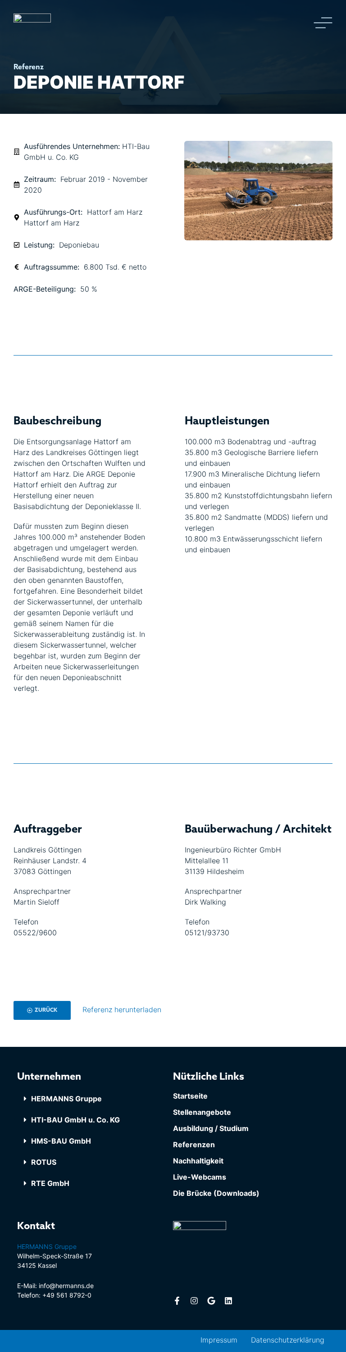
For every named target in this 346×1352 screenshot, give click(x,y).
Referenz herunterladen (121, 1009)
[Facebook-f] (177, 1301)
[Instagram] (194, 1301)
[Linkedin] (228, 1301)
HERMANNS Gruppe (66, 1098)
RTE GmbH (50, 1183)
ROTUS (43, 1162)
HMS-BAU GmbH (61, 1140)
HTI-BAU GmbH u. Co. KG (75, 1119)
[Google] (211, 1301)
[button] (95, 1098)
